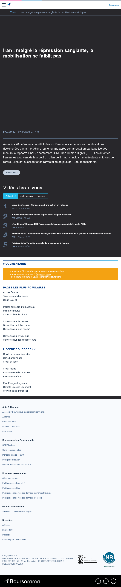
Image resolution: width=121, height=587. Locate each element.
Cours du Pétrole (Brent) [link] (15, 314)
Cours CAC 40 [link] (10, 299)
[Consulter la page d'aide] (105, 5)
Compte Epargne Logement (17, 386)
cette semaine (26, 195)
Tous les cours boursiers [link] (15, 296)
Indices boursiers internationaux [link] (19, 306)
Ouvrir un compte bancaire (16, 354)
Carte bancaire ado (12, 357)
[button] (3, 4)
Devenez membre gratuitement (47, 276)
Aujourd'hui (11, 195)
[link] (23, 411)
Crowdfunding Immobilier (15, 390)
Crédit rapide (9, 368)
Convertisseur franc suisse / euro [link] (19, 339)
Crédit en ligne (10, 361)
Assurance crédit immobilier (17, 372)
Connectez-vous (43, 273)
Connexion (114, 5)
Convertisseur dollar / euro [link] (16, 325)
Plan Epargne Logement (15, 383)
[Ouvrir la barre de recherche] (100, 5)
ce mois (42, 195)
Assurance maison (12, 376)
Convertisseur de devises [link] (15, 321)
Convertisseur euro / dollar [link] (16, 328)
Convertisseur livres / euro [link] (16, 335)
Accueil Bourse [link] (10, 292)
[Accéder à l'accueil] (4, 12)
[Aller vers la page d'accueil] (9, 5)
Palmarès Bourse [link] (11, 310)
